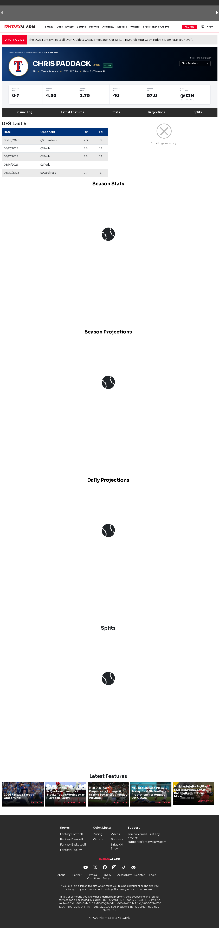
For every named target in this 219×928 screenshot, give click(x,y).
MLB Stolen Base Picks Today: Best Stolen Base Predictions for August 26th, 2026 (149, 793)
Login (210, 26)
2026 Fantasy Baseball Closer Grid (20, 796)
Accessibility (124, 875)
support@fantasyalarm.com (147, 841)
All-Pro (190, 27)
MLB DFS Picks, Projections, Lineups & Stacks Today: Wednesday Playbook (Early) (65, 793)
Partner (76, 875)
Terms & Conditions (93, 876)
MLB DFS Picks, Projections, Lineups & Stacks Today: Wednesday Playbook (108, 793)
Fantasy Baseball (71, 839)
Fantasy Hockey (71, 850)
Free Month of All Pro (156, 26)
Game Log (25, 112)
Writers (135, 26)
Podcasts (117, 839)
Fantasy (48, 26)
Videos (115, 834)
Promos (94, 26)
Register (139, 875)
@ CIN (187, 95)
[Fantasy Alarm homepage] (19, 27)
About (61, 875)
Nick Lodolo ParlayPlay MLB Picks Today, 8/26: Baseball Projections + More (190, 791)
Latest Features (72, 112)
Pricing (97, 834)
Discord (122, 26)
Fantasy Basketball (73, 844)
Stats (116, 112)
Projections (156, 112)
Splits (198, 112)
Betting (81, 26)
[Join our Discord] (203, 27)
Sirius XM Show (117, 846)
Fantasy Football (71, 834)
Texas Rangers (16, 52)
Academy (108, 26)
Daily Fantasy (65, 26)
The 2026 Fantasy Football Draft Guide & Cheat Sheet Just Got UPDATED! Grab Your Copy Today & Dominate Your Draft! (110, 39)
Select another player (200, 58)
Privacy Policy (106, 876)
